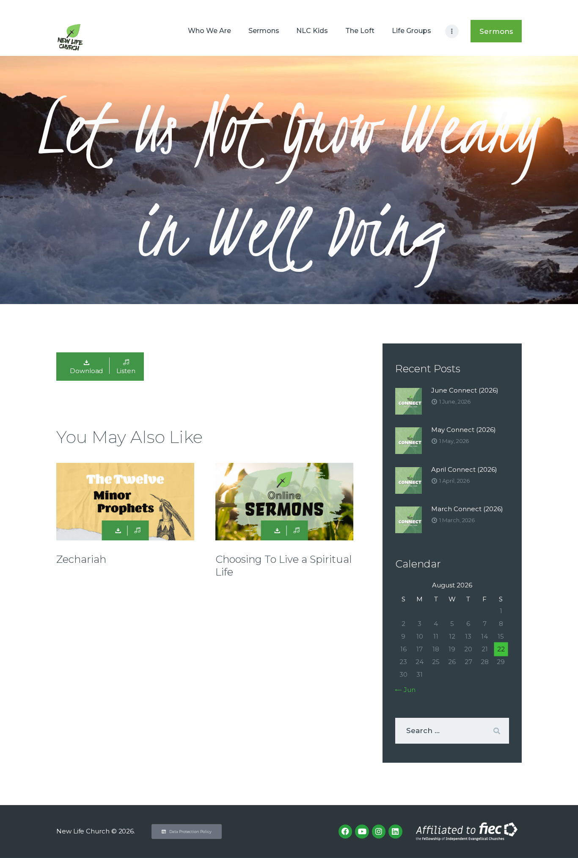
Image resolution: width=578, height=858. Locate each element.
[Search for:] (452, 731)
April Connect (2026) (464, 469)
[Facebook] (345, 831)
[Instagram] (378, 831)
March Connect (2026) (467, 509)
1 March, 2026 (457, 520)
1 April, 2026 (454, 480)
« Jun (407, 690)
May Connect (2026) (463, 430)
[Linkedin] (395, 831)
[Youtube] (362, 831)
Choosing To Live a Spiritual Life (283, 565)
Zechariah (81, 559)
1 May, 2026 (454, 440)
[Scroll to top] (556, 837)
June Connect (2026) (464, 390)
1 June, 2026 (455, 401)
